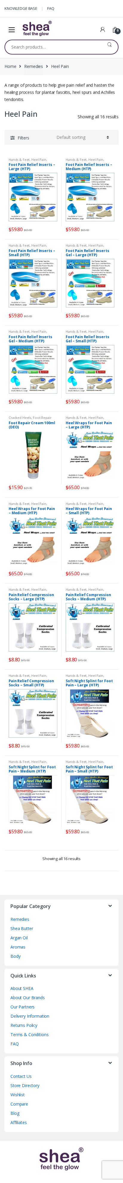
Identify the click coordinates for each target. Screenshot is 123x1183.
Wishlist (17, 1094)
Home (10, 66)
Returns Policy (23, 1025)
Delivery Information (29, 1016)
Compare (19, 1104)
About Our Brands (27, 997)
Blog (14, 1113)
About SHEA (21, 988)
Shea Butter (21, 928)
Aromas (17, 947)
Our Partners (22, 1007)
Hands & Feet (19, 159)
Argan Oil (19, 938)
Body (15, 956)
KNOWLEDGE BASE (20, 8)
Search (109, 47)
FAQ (50, 8)
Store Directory (24, 1085)
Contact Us (21, 1076)
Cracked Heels (20, 417)
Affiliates (18, 1122)
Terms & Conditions (29, 1034)
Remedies (33, 66)
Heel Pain (38, 159)
